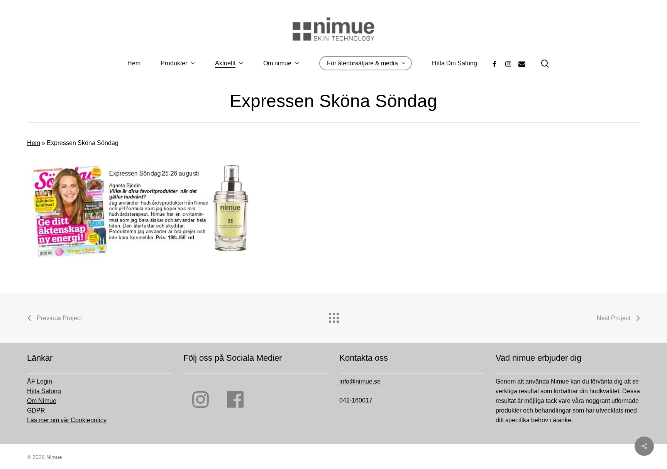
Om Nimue (41, 400)
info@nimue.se (360, 381)
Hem (33, 143)
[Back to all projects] (333, 316)
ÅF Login (39, 381)
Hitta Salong (44, 391)
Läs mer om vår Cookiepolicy (67, 420)
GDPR (36, 410)
